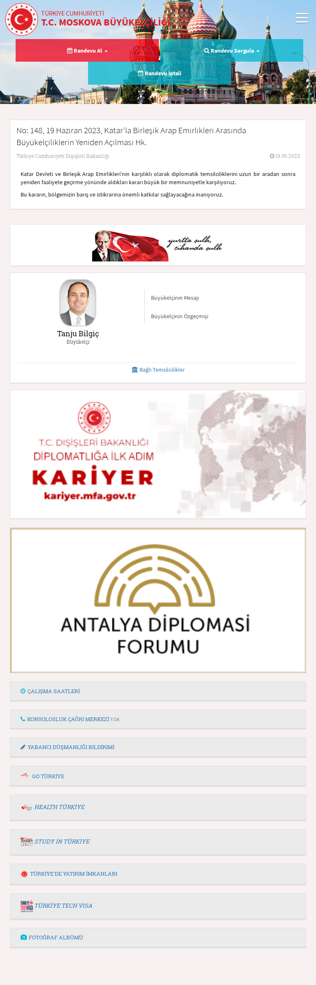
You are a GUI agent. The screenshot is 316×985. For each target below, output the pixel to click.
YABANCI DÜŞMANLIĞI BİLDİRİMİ (71, 747)
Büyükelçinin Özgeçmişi (179, 316)
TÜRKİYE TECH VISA (63, 905)
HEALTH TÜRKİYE (59, 807)
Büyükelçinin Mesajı (175, 297)
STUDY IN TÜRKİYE (61, 841)
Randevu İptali (162, 73)
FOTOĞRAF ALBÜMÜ (56, 937)
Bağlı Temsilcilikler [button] (161, 369)
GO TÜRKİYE (48, 776)
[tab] (158, 691)
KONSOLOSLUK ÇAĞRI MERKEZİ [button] (73, 719)
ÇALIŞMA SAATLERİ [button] (54, 691)
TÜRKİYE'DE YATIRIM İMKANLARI (73, 873)
